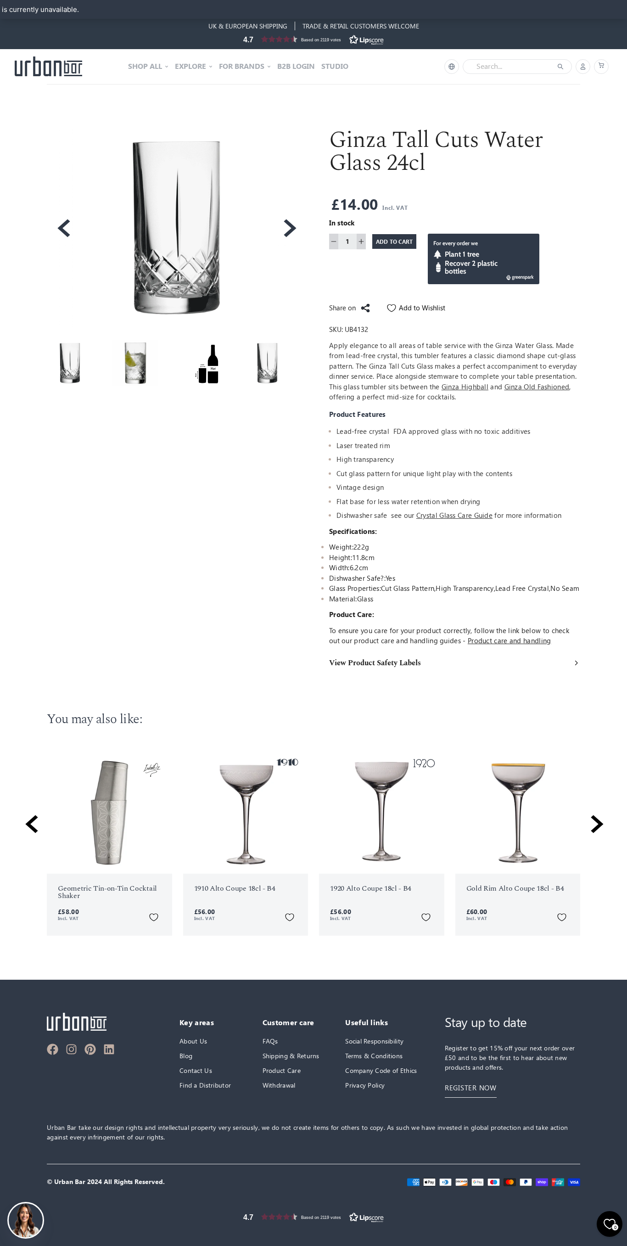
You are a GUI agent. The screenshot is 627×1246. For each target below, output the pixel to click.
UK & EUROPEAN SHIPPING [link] (247, 26)
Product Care (282, 1070)
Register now (471, 1087)
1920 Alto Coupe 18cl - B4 (370, 888)
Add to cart (394, 241)
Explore (190, 66)
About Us (193, 1041)
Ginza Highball (465, 386)
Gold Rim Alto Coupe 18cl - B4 (515, 888)
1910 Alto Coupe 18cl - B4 (234, 888)
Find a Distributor (205, 1085)
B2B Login (296, 66)
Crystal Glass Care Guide (454, 515)
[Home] (48, 66)
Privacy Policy (365, 1085)
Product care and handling (509, 640)
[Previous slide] (63, 228)
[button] (313, 39)
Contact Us (195, 1070)
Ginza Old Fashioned (537, 386)
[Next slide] (289, 228)
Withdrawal (279, 1085)
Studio (334, 66)
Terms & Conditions (374, 1056)
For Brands (241, 66)
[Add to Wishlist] (153, 917)
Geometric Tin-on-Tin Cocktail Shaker (107, 892)
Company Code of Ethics (381, 1070)
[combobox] (510, 66)
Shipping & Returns (291, 1056)
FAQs (270, 1041)
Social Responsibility (374, 1041)
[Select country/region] (451, 66)
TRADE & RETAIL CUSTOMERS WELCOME (360, 26)
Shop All (145, 66)
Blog (185, 1056)
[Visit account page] (583, 66)
